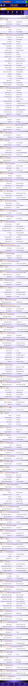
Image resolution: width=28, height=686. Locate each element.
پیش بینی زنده (20, 685)
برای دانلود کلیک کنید (6, 1)
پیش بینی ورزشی (25, 685)
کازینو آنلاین (8, 685)
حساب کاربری (3, 685)
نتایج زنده (14, 685)
